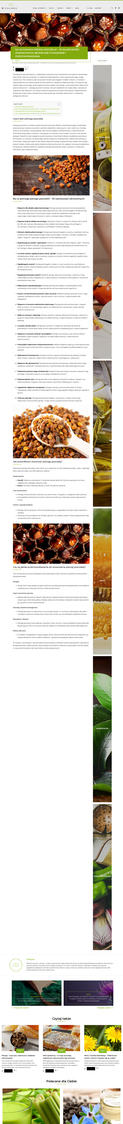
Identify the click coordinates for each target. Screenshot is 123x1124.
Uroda (59, 8)
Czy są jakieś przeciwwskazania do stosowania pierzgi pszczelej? (37, 113)
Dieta (51, 8)
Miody (17, 60)
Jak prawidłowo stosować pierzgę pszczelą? (30, 111)
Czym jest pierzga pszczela (24, 106)
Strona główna (15, 63)
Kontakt (98, 8)
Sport (68, 8)
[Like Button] (26, 69)
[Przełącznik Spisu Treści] (58, 104)
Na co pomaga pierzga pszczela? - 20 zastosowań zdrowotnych (37, 109)
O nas (90, 8)
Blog (77, 8)
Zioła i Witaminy (39, 8)
